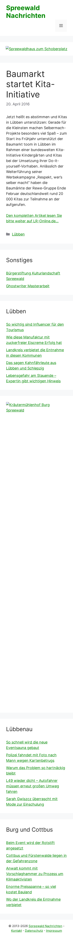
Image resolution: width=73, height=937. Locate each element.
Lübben (18, 234)
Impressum (54, 931)
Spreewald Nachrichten (25, 11)
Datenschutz (34, 931)
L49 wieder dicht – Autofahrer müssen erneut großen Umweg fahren (32, 786)
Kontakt (16, 931)
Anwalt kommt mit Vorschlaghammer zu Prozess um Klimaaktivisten (34, 873)
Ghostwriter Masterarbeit (27, 286)
